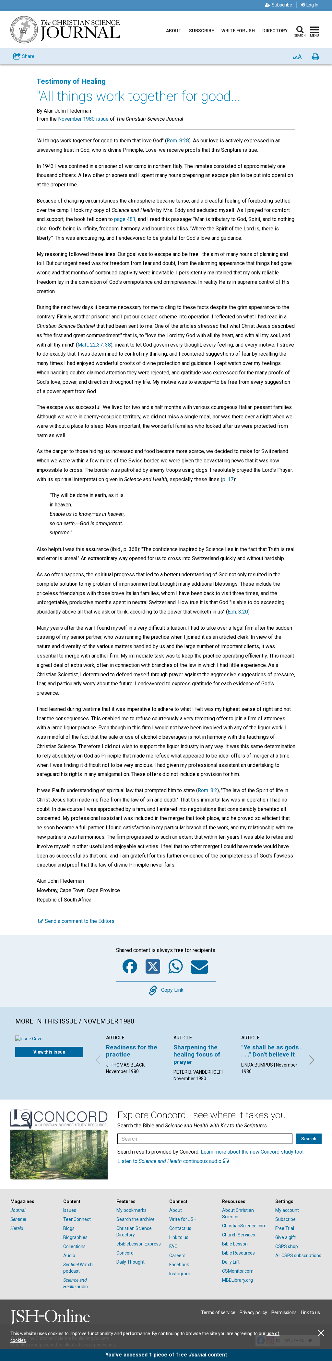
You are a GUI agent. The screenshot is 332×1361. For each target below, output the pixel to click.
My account (287, 1210)
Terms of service (218, 1312)
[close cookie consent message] (321, 1333)
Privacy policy (253, 1312)
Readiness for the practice (131, 1051)
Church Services (238, 1234)
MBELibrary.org (237, 1280)
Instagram (179, 1273)
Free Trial (284, 1228)
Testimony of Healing (71, 81)
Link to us (178, 1237)
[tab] (33, 1201)
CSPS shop (286, 1246)
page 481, (125, 219)
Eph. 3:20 (238, 612)
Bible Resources (238, 1253)
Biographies (75, 1237)
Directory (275, 30)
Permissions (284, 1312)
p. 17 (227, 479)
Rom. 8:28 (178, 141)
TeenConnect (77, 1219)
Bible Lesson (235, 1243)
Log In (312, 4)
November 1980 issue (83, 119)
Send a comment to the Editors (78, 921)
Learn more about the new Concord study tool (252, 1152)
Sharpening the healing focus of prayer (196, 1055)
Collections (74, 1246)
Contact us (180, 1228)
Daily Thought (130, 1262)
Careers (177, 1255)
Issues (69, 1210)
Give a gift (285, 1237)
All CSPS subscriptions (298, 1255)
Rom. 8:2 (207, 790)
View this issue (49, 1052)
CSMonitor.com (238, 1271)
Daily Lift (231, 1262)
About (174, 30)
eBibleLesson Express (138, 1243)
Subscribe (282, 4)
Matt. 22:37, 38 (94, 345)
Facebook (179, 1264)
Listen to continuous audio (170, 1161)
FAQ (173, 1246)
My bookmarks (131, 1210)
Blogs (69, 1228)
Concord (125, 1253)
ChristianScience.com (244, 1225)
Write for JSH (238, 30)
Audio (69, 1255)
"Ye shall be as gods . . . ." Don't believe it (271, 1051)
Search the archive (135, 1219)
